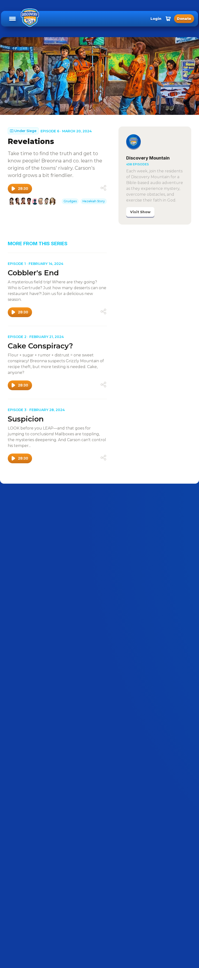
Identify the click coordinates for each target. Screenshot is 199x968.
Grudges (70, 201)
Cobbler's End (33, 272)
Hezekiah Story (94, 201)
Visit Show (140, 212)
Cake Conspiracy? (40, 345)
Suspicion (26, 418)
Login (155, 19)
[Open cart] (168, 18)
